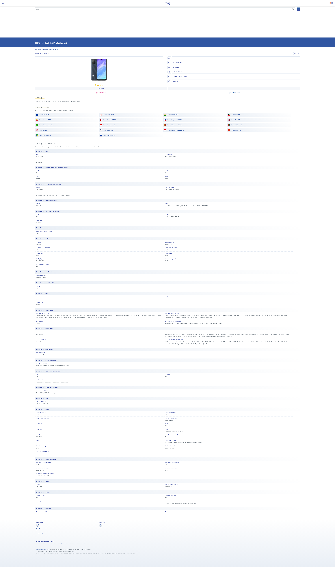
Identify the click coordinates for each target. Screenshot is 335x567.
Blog (37, 526)
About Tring (39, 529)
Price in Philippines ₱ (174, 120)
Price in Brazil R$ (45, 135)
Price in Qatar (236, 120)
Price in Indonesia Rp (175, 130)
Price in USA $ (108, 130)
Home (37, 524)
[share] (3, 3)
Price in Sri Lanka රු (174, 125)
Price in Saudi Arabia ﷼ (46, 125)
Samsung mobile (61, 543)
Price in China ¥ (236, 130)
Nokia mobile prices (80, 543)
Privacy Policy (39, 533)
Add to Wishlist (102, 92)
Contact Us (38, 531)
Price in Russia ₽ (109, 135)
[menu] (332, 3)
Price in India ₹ (173, 114)
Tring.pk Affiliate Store (41, 549)
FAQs (100, 526)
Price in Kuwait (236, 114)
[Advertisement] (167, 24)
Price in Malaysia (45, 120)
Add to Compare (235, 92)
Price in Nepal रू (109, 120)
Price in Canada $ (109, 114)
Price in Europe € (44, 114)
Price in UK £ (43, 130)
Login (100, 524)
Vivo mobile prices (70, 543)
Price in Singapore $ (109, 125)
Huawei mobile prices (41, 543)
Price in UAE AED (237, 125)
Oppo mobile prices (51, 543)
